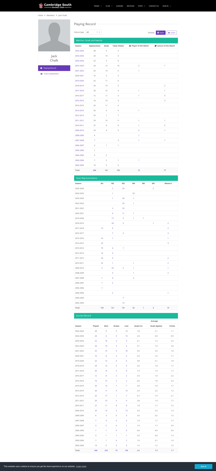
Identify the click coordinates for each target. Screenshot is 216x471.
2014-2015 (79, 105)
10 (126, 351)
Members (51, 15)
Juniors (119, 6)
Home (40, 15)
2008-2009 (79, 135)
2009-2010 (79, 130)
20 (123, 198)
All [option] (88, 32)
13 (123, 303)
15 (139, 170)
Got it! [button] (203, 466)
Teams (97, 6)
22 (96, 341)
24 (123, 188)
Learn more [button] (81, 466)
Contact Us (154, 6)
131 (123, 308)
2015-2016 (79, 100)
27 (96, 405)
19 (102, 248)
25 (96, 351)
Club (108, 6)
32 (134, 308)
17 (165, 170)
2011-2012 (79, 120)
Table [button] (162, 32)
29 (96, 366)
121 (112, 308)
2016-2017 (79, 95)
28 (96, 331)
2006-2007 (79, 145)
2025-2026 (79, 51)
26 (96, 371)
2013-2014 (79, 110)
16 (102, 253)
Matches (130, 6)
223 (106, 450)
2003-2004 (79, 160)
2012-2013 (79, 115)
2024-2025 (79, 56)
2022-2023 (79, 65)
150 (126, 450)
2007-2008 (79, 140)
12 (106, 361)
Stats (140, 6)
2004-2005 (79, 155)
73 (116, 450)
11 (123, 213)
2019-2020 (79, 80)
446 (94, 170)
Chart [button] (173, 32)
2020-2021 (79, 75)
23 (134, 193)
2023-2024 (79, 60)
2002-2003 (79, 165)
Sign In (166, 6)
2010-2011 (79, 125)
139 (102, 308)
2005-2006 (79, 150)
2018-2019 (79, 85)
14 (102, 238)
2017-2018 (79, 90)
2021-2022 (79, 70)
